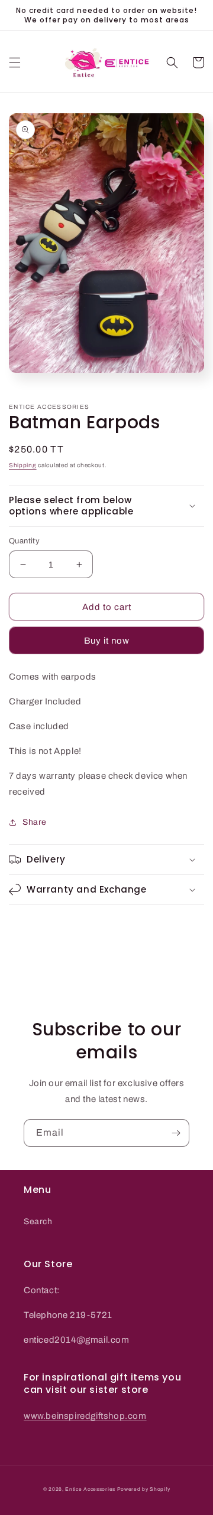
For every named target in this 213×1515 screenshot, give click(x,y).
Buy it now (107, 640)
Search (38, 1221)
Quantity (24, 541)
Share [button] (34, 822)
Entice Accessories (90, 1489)
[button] (15, 63)
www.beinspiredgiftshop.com (85, 1416)
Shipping (23, 465)
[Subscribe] (176, 1133)
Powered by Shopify (143, 1489)
